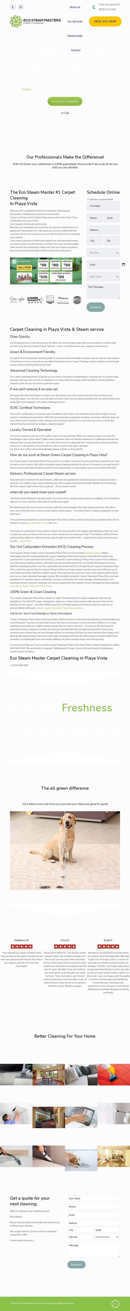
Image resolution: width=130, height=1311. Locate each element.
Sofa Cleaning (48, 1141)
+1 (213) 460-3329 (19, 665)
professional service (38, 522)
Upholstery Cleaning (81, 1059)
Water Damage (113, 1141)
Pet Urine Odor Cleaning (81, 1143)
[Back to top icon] (115, 1304)
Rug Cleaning (49, 1059)
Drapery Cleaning (113, 1098)
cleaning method (92, 552)
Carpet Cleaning (16, 1059)
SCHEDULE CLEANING (65, 101)
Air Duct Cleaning (16, 1098)
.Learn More (25, 540)
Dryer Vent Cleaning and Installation (81, 1100)
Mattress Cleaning (16, 1141)
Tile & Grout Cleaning (114, 1059)
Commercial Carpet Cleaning (48, 1100)
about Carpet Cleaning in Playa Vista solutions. (60, 608)
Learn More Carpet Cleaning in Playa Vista (31, 586)
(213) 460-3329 (65, 124)
